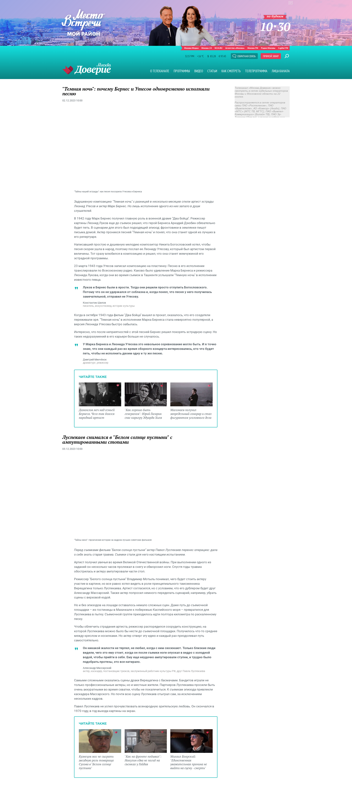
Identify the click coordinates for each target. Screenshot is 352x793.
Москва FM (252, 48)
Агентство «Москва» (235, 48)
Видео (198, 71)
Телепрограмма (256, 71)
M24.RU (218, 48)
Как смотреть (231, 71)
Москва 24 (206, 48)
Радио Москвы (268, 48)
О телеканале (159, 71)
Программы (182, 71)
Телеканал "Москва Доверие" (86, 69)
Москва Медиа (191, 48)
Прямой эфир (271, 56)
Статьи (212, 71)
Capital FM (283, 48)
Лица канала (281, 71)
